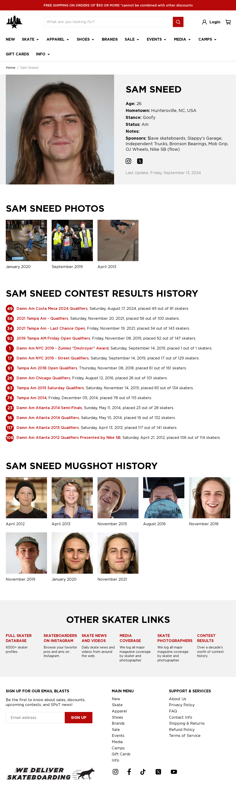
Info (41, 54)
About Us (177, 699)
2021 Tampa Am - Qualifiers (42, 318)
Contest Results (206, 638)
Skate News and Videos (94, 638)
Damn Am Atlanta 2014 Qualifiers (48, 418)
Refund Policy (182, 729)
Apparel (56, 39)
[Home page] (14, 22)
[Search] (178, 22)
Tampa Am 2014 (32, 398)
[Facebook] (129, 772)
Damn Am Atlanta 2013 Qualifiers (48, 427)
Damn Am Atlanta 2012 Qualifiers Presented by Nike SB (69, 437)
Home (10, 67)
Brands (110, 39)
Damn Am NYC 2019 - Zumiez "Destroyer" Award (63, 348)
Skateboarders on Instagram (60, 638)
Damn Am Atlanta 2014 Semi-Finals (49, 408)
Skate (28, 39)
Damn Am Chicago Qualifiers (43, 378)
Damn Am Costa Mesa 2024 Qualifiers (52, 308)
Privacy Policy (182, 705)
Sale (130, 39)
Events (155, 39)
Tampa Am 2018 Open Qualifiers (47, 368)
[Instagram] (115, 772)
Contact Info (180, 717)
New (10, 39)
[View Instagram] (128, 161)
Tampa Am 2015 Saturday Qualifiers (50, 388)
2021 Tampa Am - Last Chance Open (51, 328)
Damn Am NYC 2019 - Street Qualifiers (53, 358)
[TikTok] (143, 772)
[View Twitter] (140, 162)
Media (180, 39)
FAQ (173, 711)
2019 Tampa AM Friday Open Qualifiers (53, 338)
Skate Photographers (174, 638)
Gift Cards (17, 54)
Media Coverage (130, 638)
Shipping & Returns (187, 723)
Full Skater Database (19, 638)
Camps (205, 39)
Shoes (84, 39)
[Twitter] (158, 772)
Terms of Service (185, 735)
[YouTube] (174, 772)
